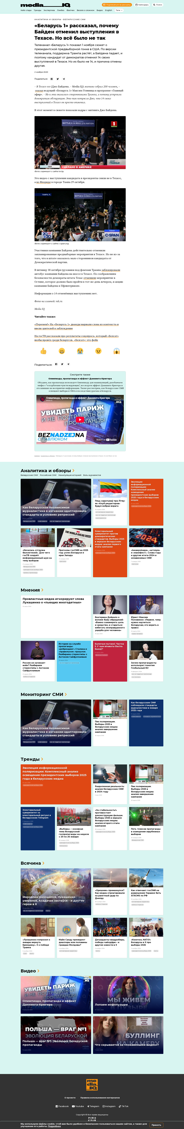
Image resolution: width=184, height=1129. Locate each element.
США (25, 953)
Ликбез (60, 10)
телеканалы (63, 846)
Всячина (31, 863)
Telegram (94, 1106)
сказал (39, 90)
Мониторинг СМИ (42, 694)
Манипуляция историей (69, 475)
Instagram (110, 1106)
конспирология (101, 518)
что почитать (136, 677)
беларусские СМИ (29, 521)
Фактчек (70, 10)
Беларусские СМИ (74, 19)
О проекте (69, 1097)
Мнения (30, 590)
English (108, 10)
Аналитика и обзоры (47, 19)
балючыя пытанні (101, 655)
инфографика (42, 521)
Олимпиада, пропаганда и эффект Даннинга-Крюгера (80, 378)
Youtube (79, 1106)
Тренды (37, 10)
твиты (48, 911)
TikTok (124, 1106)
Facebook (63, 1106)
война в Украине (29, 676)
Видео (100, 10)
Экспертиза (49, 10)
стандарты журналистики (152, 716)
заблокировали (111, 270)
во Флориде (43, 182)
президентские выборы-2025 (141, 506)
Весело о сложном (85, 10)
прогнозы (63, 561)
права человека (137, 634)
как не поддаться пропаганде (60, 521)
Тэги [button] (118, 10)
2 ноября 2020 (41, 72)
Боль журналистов (92, 475)
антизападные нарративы (104, 512)
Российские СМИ (48, 475)
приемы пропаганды (30, 572)
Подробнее (54, 1126)
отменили (89, 278)
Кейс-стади (26, 10)
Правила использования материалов (100, 1097)
